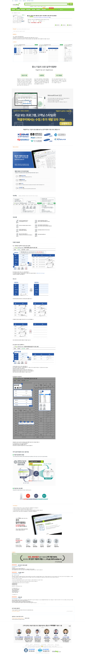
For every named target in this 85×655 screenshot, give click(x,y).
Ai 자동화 (18, 9)
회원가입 (24, 0)
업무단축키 (44, 9)
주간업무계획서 (62, 9)
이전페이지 (50, 6)
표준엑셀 (33, 9)
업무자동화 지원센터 (30, 0)
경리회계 (44, 6)
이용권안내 (16, 0)
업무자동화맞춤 (51, 9)
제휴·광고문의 (57, 644)
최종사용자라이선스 (37, 644)
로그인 (20, 0)
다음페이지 (51, 6)
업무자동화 (28, 9)
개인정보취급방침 (43, 644)
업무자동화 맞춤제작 (70, 611)
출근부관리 (18, 31)
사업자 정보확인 (56, 645)
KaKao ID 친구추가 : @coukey (46, 646)
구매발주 (41, 6)
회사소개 (27, 644)
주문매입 (35, 6)
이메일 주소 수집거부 (50, 644)
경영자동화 (23, 9)
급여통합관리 (31, 6)
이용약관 (31, 644)
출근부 (15, 31)
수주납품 (38, 6)
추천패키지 (38, 9)
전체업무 (13, 9)
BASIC (24, 31)
